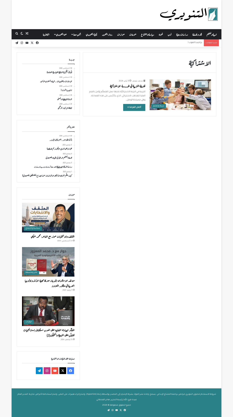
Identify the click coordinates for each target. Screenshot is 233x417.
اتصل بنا (46, 34)
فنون (161, 34)
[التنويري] (189, 14)
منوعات (132, 34)
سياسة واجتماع (147, 34)
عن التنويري (61, 34)
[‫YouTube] (55, 370)
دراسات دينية (182, 34)
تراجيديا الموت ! (195, 43)
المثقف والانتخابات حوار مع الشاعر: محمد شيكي (53, 236)
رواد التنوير (107, 34)
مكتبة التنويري (91, 34)
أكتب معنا (77, 34)
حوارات (121, 34)
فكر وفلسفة (197, 34)
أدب (170, 34)
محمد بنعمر (138, 81)
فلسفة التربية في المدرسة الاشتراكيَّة (127, 85)
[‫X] (62, 370)
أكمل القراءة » (134, 107)
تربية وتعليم (211, 34)
